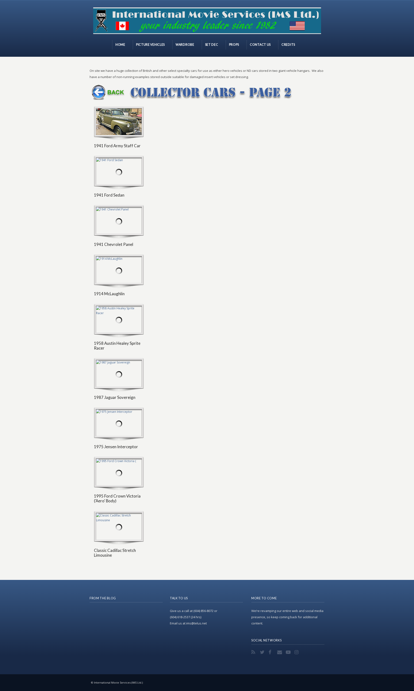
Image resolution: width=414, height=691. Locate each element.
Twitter (263, 652)
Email (280, 652)
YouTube (289, 652)
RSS (254, 652)
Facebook (271, 652)
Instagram (297, 652)
